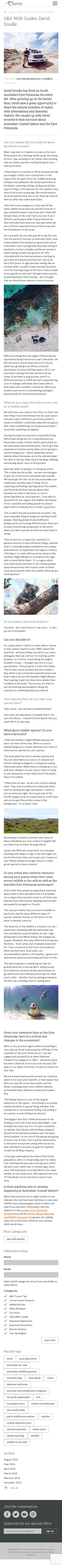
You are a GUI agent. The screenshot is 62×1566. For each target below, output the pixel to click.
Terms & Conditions (31, 1552)
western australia (16, 1429)
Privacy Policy (47, 1552)
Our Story (14, 1312)
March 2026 (10, 1473)
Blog (13, 12)
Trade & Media (14, 1552)
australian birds (28, 1358)
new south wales (16, 1409)
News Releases (17, 1308)
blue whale (34, 1377)
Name (7, 1256)
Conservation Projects (21, 1300)
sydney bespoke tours (19, 1422)
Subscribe (49, 1340)
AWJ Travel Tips (18, 1296)
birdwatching (14, 1377)
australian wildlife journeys (22, 1371)
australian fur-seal (17, 1364)
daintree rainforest (17, 1384)
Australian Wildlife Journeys (34, 79)
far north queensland (18, 1397)
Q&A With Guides (16, 1238)
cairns (50, 1377)
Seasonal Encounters (20, 1324)
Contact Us (31, 1555)
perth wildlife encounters (21, 1416)
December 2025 (12, 1482)
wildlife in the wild (17, 1442)
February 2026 (12, 1477)
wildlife (35, 1435)
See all (14, 1487)
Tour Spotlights (17, 1333)
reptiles (45, 1416)
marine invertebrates (43, 1403)
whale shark (39, 1429)
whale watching (15, 1435)
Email (7, 1268)
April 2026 (10, 1468)
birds (10, 1358)
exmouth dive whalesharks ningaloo (27, 1390)
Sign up (50, 1530)
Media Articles (17, 1304)
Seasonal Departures (20, 1320)
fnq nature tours (16, 1403)
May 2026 (9, 1464)
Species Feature (18, 1329)
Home (5, 12)
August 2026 (11, 1459)
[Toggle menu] (55, 3)
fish (38, 1397)
